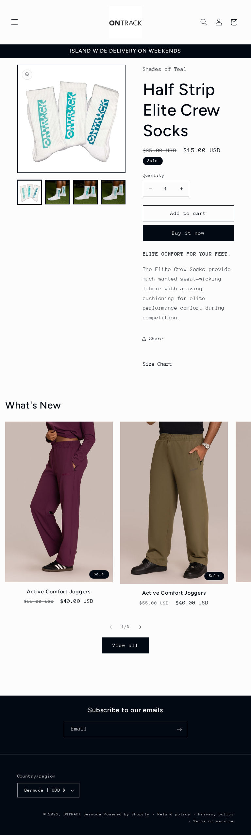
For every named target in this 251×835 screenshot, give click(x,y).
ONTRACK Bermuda (83, 814)
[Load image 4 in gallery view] (113, 192)
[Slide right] (140, 627)
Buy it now (188, 233)
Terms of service (213, 821)
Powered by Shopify (126, 814)
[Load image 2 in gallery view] (57, 192)
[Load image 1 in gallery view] (29, 192)
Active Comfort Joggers (59, 591)
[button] (14, 22)
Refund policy (174, 814)
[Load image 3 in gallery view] (85, 192)
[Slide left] (111, 627)
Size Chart (157, 364)
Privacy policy (216, 814)
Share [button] (156, 338)
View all (125, 645)
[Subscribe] (179, 729)
